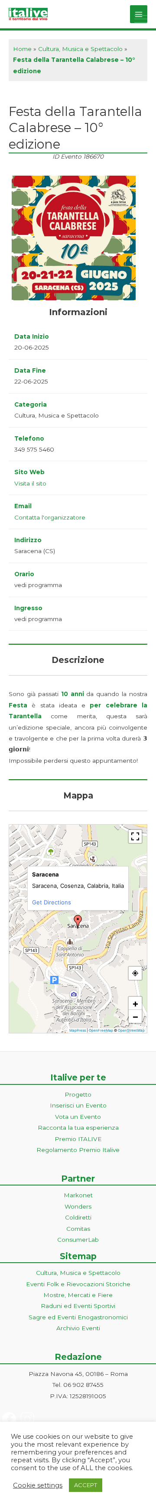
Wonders (78, 1206)
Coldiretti (78, 1217)
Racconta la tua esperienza (78, 1127)
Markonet (78, 1195)
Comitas (78, 1228)
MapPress (77, 1030)
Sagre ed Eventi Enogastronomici (78, 1317)
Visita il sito (30, 483)
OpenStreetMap (131, 1030)
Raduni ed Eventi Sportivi (78, 1305)
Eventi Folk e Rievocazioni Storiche (78, 1284)
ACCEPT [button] (85, 1484)
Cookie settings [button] (37, 1485)
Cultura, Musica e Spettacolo (80, 48)
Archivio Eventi (78, 1328)
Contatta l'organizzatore (49, 517)
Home (22, 48)
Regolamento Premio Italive (78, 1149)
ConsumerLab (78, 1239)
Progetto (78, 1094)
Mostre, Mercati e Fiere (78, 1294)
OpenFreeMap (101, 1030)
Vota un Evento (78, 1116)
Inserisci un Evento (78, 1105)
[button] (78, 922)
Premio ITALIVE (78, 1138)
